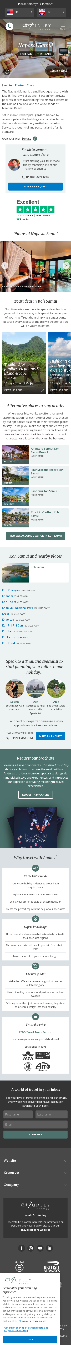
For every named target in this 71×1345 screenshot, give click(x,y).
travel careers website (35, 1229)
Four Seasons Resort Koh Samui (47, 471)
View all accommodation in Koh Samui (35, 535)
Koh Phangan (11, 590)
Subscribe (35, 1134)
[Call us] (9, 26)
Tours (30, 85)
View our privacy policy (32, 1320)
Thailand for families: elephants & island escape (21, 369)
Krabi (5, 614)
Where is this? (58, 70)
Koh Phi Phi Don (12, 625)
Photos (19, 85)
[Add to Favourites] (6, 71)
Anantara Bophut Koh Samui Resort (45, 450)
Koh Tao (7, 602)
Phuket (7, 637)
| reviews (33, 215)
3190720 (62, 1336)
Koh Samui (37, 567)
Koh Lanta (9, 631)
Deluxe (26, 138)
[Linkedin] (49, 1248)
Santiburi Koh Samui (44, 491)
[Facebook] (21, 1248)
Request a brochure (35, 794)
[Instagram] (30, 1248)
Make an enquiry (35, 186)
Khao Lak (8, 619)
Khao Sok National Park (17, 608)
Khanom (7, 596)
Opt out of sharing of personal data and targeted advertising (26, 1329)
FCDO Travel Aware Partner (35, 1032)
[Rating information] (35, 138)
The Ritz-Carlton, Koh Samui (45, 514)
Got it (30, 1339)
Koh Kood (8, 643)
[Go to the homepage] (37, 26)
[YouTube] (40, 1248)
